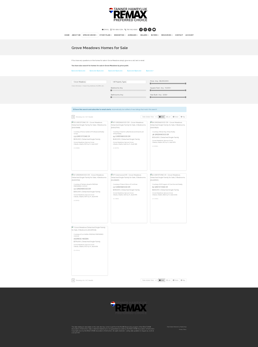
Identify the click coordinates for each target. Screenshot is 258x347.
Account (189, 35)
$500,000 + (150, 71)
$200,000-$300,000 (97, 71)
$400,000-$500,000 (134, 71)
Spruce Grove (89, 35)
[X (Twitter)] (150, 29)
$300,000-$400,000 (115, 71)
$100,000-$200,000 (78, 71)
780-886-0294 (117, 29)
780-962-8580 (131, 29)
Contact (179, 35)
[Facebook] (141, 29)
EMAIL (106, 29)
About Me (76, 35)
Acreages (132, 35)
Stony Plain (105, 35)
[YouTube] (154, 29)
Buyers (154, 35)
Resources (166, 35)
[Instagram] (145, 29)
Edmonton (119, 35)
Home (66, 35)
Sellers (144, 35)
